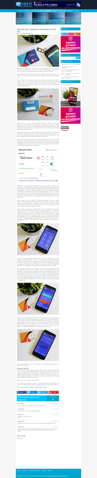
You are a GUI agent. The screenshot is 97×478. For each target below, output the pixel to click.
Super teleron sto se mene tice (67, 64)
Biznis (55, 10)
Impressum (25, 470)
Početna (19, 10)
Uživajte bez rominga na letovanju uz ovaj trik (36, 30)
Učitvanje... (63, 31)
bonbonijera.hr (20, 197)
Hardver (26, 10)
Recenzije (70, 10)
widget (45, 387)
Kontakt (50, 470)
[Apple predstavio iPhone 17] (56, 24)
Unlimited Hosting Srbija (67, 84)
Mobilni (41, 10)
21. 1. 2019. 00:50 (55, 414)
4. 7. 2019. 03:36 (55, 426)
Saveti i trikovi (38, 387)
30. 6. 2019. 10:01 (55, 421)
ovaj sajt (19, 371)
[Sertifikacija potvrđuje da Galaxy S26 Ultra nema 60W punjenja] (24, 24)
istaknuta (26, 387)
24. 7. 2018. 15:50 (55, 409)
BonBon (24, 123)
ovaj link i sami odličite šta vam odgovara (36, 274)
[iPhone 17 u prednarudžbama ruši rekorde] (40, 24)
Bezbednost (63, 10)
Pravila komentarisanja (34, 470)
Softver (34, 10)
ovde (31, 129)
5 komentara (30, 33)
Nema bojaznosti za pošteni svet (68, 66)
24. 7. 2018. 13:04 (55, 403)
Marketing (44, 470)
